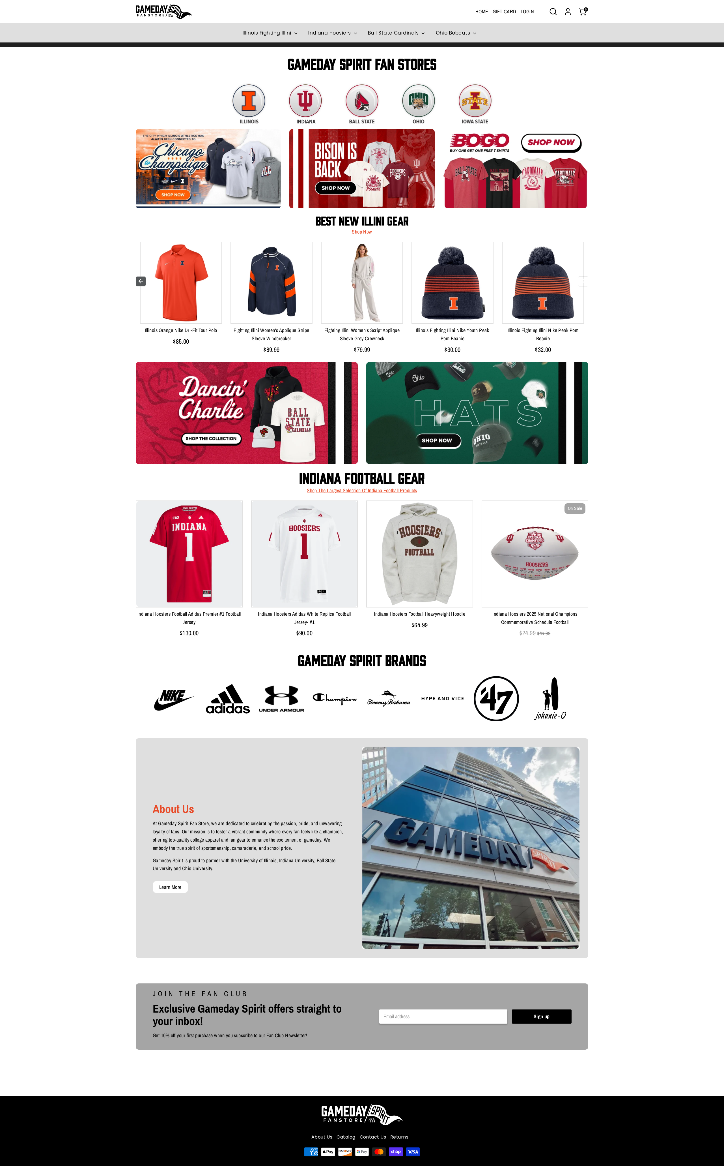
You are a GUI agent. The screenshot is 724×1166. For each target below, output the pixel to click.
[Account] (568, 11)
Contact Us (373, 1137)
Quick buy (181, 313)
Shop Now (362, 231)
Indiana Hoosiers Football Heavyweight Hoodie (419, 613)
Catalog (346, 1137)
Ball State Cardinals (394, 32)
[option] (181, 295)
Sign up (542, 1016)
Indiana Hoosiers (330, 32)
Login (527, 11)
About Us (322, 1137)
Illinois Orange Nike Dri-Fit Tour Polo (181, 330)
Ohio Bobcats (454, 32)
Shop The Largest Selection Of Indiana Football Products (362, 490)
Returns (399, 1137)
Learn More (170, 887)
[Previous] (141, 281)
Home (481, 11)
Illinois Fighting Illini (268, 32)
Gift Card (504, 11)
